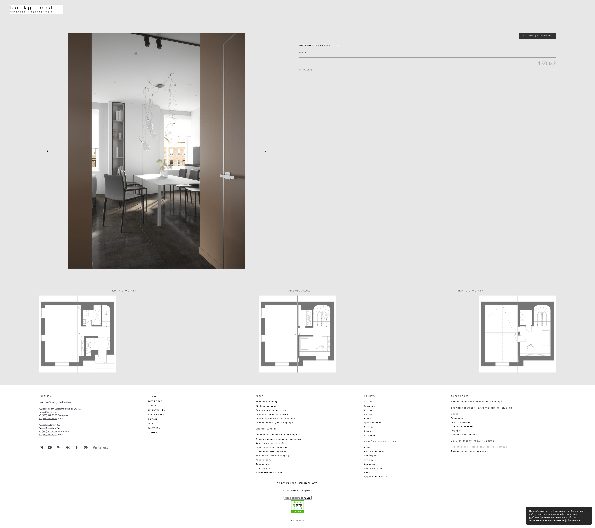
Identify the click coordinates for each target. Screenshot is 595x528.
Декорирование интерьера (272, 414)
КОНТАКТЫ (154, 428)
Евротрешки (263, 468)
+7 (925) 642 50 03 (48, 415)
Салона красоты (460, 422)
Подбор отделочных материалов (275, 418)
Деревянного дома (375, 476)
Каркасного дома (374, 451)
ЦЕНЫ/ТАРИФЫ (156, 410)
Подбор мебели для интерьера (274, 422)
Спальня (369, 431)
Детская (369, 410)
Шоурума (456, 430)
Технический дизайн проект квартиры (279, 435)
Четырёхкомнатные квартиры (274, 455)
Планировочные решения (271, 410)
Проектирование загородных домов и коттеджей (480, 447)
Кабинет (369, 414)
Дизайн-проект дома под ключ (469, 451)
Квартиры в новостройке (271, 443)
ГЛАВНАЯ (153, 396)
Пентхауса (370, 455)
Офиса (454, 414)
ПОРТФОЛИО (155, 401)
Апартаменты (264, 460)
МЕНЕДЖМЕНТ (156, 414)
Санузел (369, 427)
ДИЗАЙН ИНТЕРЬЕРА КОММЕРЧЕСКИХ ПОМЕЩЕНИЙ (481, 408)
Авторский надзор (267, 402)
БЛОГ (151, 423)
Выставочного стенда (464, 435)
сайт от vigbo (297, 520)
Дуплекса (369, 464)
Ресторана (457, 418)
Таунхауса (370, 460)
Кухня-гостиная (373, 422)
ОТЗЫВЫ (153, 432)
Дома (367, 447)
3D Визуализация (266, 406)
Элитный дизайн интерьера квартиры (278, 439)
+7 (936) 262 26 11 (48, 418)
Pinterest (100, 447)
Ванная (368, 402)
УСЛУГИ (152, 405)
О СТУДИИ (154, 419)
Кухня (367, 418)
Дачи (367, 472)
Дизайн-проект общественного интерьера (476, 402)
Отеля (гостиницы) (462, 426)
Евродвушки (263, 464)
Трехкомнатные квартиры (271, 451)
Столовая (369, 435)
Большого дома (373, 468)
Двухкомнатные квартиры (271, 447)
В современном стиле (269, 472)
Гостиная (369, 406)
